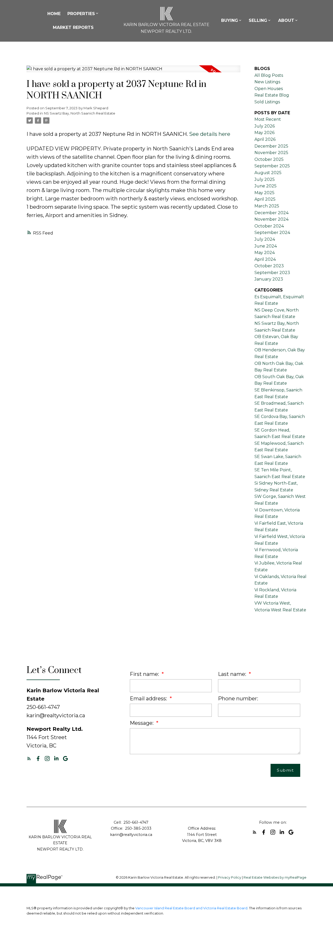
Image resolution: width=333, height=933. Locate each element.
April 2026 (265, 139)
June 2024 (265, 246)
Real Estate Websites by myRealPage (275, 877)
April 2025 (265, 199)
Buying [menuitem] (229, 20)
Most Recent (267, 119)
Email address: (149, 698)
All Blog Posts (268, 75)
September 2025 (272, 165)
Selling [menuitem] (258, 20)
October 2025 (269, 159)
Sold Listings (267, 101)
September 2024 (272, 232)
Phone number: (238, 698)
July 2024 (264, 239)
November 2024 (271, 219)
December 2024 (271, 212)
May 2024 (264, 252)
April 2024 (265, 259)
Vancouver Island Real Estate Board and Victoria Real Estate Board (191, 908)
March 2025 (266, 206)
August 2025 (267, 172)
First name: (145, 674)
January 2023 (268, 279)
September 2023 (272, 272)
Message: (142, 723)
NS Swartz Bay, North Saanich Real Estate (79, 113)
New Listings (267, 81)
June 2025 (265, 185)
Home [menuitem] (54, 13)
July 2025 (264, 179)
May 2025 (264, 192)
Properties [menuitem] (81, 13)
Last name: (232, 674)
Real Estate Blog (271, 95)
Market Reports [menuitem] (73, 27)
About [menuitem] (286, 20)
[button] (29, 758)
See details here (209, 134)
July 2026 (264, 126)
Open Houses (268, 88)
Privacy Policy (229, 877)
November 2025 (271, 152)
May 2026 (264, 132)
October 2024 (269, 226)
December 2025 (271, 146)
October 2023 (269, 265)
